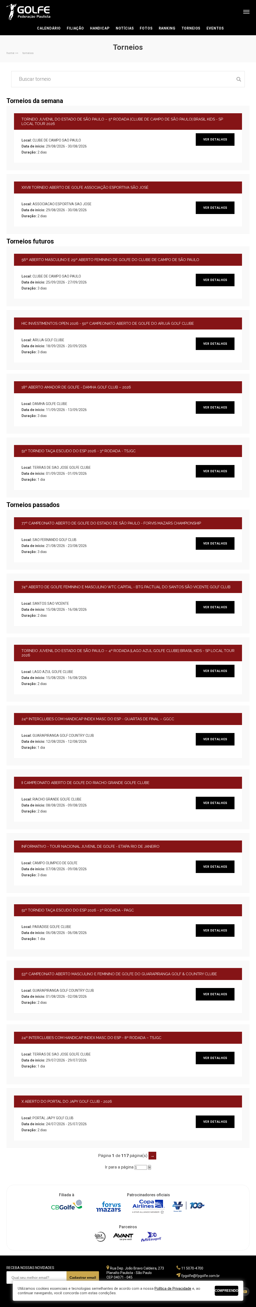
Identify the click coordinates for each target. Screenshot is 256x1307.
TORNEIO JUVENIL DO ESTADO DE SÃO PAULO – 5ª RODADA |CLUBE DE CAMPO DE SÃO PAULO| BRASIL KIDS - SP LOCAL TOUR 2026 (122, 121)
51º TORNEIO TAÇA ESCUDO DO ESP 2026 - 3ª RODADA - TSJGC (79, 451)
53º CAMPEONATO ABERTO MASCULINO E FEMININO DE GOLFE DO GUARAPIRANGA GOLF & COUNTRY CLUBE (119, 974)
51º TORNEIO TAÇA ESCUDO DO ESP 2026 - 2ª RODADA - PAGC (78, 910)
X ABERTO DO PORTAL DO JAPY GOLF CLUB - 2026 (67, 1101)
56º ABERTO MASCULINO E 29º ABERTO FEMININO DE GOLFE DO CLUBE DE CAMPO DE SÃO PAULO (110, 260)
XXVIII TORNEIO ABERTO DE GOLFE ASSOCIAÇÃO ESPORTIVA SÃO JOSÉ (85, 187)
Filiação (75, 28)
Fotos (146, 28)
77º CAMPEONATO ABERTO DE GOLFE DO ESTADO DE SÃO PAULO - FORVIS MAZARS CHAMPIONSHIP (111, 523)
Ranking (167, 28)
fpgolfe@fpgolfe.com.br (200, 1276)
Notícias (125, 28)
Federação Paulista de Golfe (33, 12)
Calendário (49, 28)
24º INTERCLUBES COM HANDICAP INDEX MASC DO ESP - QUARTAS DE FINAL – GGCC (98, 719)
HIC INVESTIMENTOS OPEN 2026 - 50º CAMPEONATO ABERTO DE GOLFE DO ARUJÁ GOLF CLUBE (108, 323)
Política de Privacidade (172, 1288)
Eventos (215, 28)
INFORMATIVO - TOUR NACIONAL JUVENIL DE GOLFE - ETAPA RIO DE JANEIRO (91, 846)
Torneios (191, 28)
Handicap (100, 28)
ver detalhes (215, 139)
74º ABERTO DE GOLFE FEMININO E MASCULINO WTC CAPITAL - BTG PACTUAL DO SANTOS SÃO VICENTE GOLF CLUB (126, 587)
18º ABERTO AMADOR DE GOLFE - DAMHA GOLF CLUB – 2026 (76, 387)
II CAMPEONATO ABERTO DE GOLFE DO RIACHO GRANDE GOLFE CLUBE (86, 782)
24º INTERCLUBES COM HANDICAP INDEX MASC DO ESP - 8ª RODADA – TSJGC (92, 1038)
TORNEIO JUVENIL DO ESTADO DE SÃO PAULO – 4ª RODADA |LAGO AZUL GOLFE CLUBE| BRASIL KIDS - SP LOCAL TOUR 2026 (128, 653)
